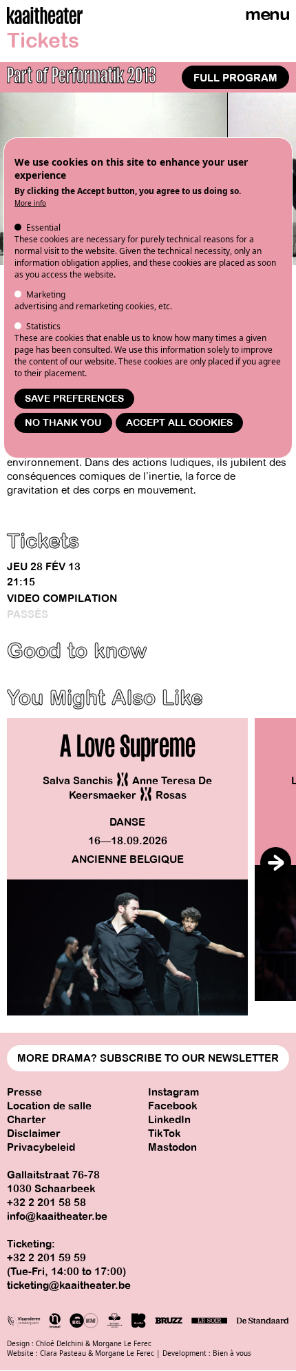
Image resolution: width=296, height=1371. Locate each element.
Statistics (43, 326)
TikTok (164, 1133)
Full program (235, 78)
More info (30, 203)
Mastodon (172, 1147)
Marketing (45, 294)
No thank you (63, 423)
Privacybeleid (41, 1147)
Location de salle (49, 1106)
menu (267, 14)
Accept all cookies (179, 423)
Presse (24, 1092)
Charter (26, 1120)
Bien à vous (232, 1353)
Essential (43, 227)
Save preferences (74, 399)
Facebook (173, 1106)
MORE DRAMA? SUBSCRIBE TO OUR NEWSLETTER (148, 1058)
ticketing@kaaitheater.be (69, 1285)
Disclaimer (34, 1133)
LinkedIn (169, 1120)
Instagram (173, 1092)
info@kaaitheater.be (57, 1216)
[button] (275, 862)
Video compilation (62, 598)
